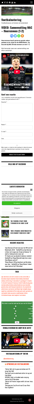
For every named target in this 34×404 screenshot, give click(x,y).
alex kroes (6, 277)
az (29, 277)
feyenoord (10, 283)
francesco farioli (17, 283)
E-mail (3, 131)
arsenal (16, 277)
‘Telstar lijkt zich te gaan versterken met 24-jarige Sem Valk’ (17, 370)
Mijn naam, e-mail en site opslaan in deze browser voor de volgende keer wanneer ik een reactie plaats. (16, 149)
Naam (3, 124)
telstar (26, 293)
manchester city (20, 287)
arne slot (11, 277)
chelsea (3, 281)
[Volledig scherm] (30, 347)
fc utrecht (4, 283)
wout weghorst (15, 295)
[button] (31, 190)
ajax (2, 277)
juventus (3, 287)
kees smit (8, 287)
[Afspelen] (4, 347)
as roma (20, 277)
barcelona (4, 279)
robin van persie (12, 293)
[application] (17, 340)
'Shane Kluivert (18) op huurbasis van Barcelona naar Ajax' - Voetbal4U (18, 263)
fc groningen (22, 281)
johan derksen (9, 285)
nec (6, 291)
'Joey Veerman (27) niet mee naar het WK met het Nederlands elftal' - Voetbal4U (19, 249)
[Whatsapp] (18, 35)
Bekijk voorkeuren (17, 213)
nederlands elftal (11, 291)
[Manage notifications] (29, 400)
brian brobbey (19, 279)
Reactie (4, 102)
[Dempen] (27, 347)
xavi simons (23, 295)
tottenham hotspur (6, 295)
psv (31, 291)
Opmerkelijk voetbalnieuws (18, 364)
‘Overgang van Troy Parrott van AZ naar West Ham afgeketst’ (17, 386)
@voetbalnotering (9, 359)
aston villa (25, 277)
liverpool (13, 287)
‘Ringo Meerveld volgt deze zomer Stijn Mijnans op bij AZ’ (18, 259)
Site (2, 138)
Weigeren (17, 208)
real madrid (4, 293)
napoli (2, 291)
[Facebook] (11, 35)
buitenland (26, 279)
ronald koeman (20, 293)
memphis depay (27, 289)
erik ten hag (9, 281)
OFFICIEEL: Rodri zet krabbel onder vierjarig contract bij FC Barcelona (17, 378)
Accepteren (17, 203)
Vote (17, 322)
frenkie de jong (26, 283)
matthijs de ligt (19, 289)
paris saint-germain (25, 291)
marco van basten (9, 289)
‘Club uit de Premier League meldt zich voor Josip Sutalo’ (19, 382)
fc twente (29, 281)
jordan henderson (18, 285)
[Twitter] (15, 35)
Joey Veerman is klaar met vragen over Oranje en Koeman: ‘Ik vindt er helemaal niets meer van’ (18, 252)
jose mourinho (26, 285)
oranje (18, 291)
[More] (22, 35)
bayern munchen (11, 279)
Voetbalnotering (11, 20)
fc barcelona (15, 281)
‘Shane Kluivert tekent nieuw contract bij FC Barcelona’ (18, 265)
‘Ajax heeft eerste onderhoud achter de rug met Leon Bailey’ (18, 374)
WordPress (21, 401)
